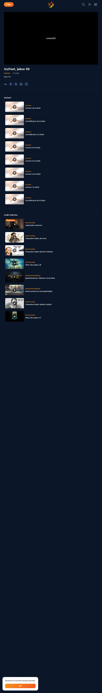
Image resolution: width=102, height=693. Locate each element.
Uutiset (7, 73)
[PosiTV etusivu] (51, 4)
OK (20, 686)
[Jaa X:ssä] (16, 84)
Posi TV (7, 77)
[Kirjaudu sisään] (89, 4)
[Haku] (83, 4)
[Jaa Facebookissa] (10, 84)
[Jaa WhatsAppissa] (21, 84)
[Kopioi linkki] (26, 84)
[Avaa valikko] (95, 4)
